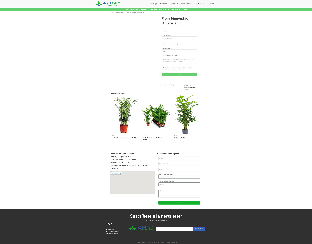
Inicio (112, 12)
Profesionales (200, 4)
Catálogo (154, 4)
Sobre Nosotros (186, 4)
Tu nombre (165, 29)
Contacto (212, 4)
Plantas (123, 12)
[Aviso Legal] (116, 229)
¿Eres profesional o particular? (166, 181)
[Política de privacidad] (116, 231)
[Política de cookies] (116, 233)
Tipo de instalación (167, 48)
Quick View (125, 132)
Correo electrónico (167, 35)
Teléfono (164, 42)
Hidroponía (174, 4)
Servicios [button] (163, 4)
